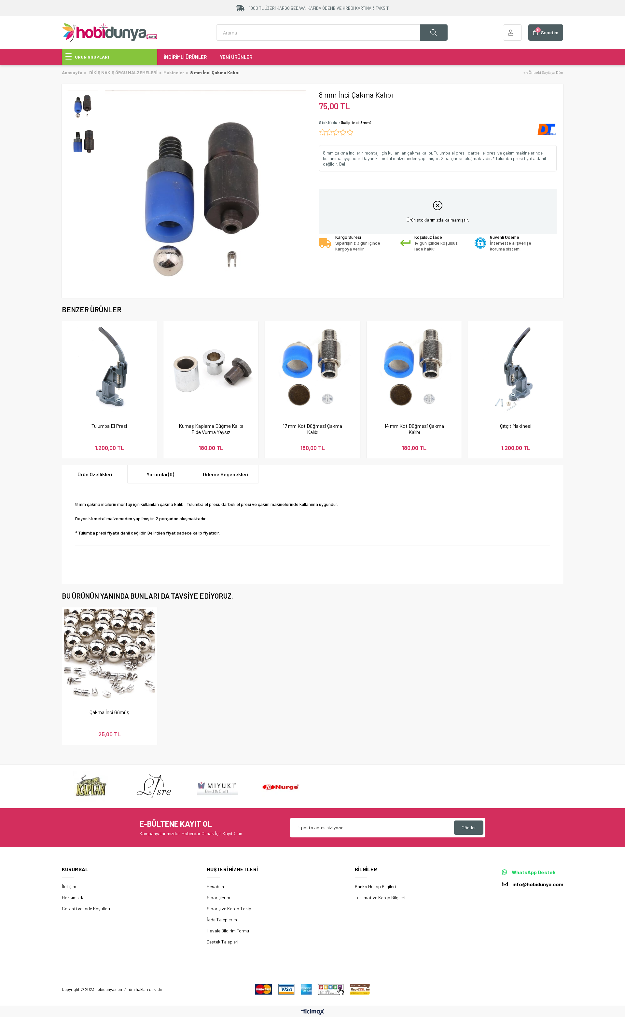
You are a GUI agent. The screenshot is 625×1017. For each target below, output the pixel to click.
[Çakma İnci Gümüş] (109, 654)
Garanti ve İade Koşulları (86, 908)
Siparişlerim (218, 897)
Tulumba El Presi (109, 426)
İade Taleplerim (222, 919)
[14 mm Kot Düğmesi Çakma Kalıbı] (414, 368)
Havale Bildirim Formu (228, 930)
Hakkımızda (73, 897)
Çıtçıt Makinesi (516, 426)
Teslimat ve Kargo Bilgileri (380, 897)
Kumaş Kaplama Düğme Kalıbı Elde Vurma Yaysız (211, 429)
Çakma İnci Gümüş (109, 712)
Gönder (469, 827)
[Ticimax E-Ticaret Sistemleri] (312, 1012)
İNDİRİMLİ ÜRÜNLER (185, 57)
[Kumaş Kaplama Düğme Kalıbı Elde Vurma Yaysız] (211, 368)
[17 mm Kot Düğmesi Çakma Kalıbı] (312, 368)
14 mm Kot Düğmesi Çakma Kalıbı (414, 429)
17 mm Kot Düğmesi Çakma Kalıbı (312, 429)
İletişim (69, 886)
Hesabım (215, 886)
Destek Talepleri (222, 941)
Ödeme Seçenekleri (225, 474)
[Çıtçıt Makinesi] (515, 368)
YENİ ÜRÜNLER (236, 57)
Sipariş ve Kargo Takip (229, 908)
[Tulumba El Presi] (109, 368)
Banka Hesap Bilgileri (375, 886)
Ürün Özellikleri (94, 474)
